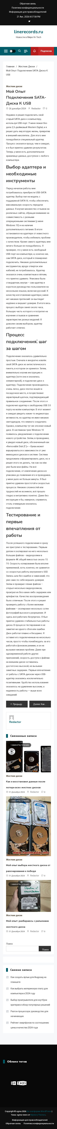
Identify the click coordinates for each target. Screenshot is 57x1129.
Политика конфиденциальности (28, 8)
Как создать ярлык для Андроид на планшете (28, 979)
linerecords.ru (28, 32)
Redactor (36, 108)
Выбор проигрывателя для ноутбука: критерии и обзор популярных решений (30, 1002)
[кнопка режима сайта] (13, 51)
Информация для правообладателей (27, 12)
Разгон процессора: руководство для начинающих (29, 1013)
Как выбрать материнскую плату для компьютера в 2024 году (29, 991)
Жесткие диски (14, 86)
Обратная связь (28, 3)
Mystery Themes (38, 1115)
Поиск (9, 943)
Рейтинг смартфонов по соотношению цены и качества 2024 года (30, 1025)
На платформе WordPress (39, 1111)
